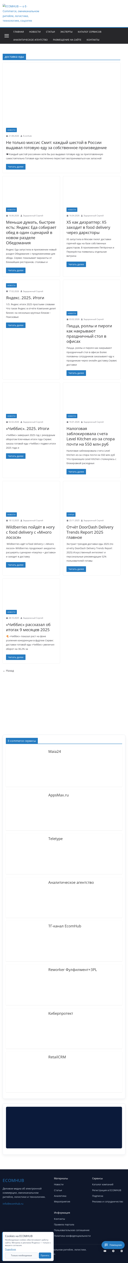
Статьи (50, 31)
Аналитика (60, 1195)
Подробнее (10, 1249)
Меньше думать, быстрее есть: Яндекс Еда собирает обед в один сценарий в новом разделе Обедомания (31, 232)
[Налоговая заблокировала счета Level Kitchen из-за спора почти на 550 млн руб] (91, 400)
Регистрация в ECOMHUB (106, 1190)
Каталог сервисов (89, 31)
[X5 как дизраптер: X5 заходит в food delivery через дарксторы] (91, 194)
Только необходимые (21, 1255)
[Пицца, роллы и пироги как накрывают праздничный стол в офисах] (91, 297)
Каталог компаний (102, 1184)
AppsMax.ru (58, 794)
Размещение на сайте (67, 39)
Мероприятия (62, 1201)
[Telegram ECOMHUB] (113, 1251)
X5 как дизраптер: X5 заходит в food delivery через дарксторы (88, 227)
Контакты (93, 39)
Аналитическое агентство (30, 39)
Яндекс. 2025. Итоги (25, 297)
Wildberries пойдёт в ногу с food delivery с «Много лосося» (30, 532)
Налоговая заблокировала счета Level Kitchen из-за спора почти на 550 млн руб (90, 436)
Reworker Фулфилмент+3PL (72, 969)
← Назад (8, 670)
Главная (18, 31)
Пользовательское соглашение (72, 1230)
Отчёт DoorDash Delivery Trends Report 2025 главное (89, 532)
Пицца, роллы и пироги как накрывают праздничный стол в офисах (89, 333)
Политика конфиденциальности (72, 1235)
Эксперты (66, 31)
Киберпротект (60, 1013)
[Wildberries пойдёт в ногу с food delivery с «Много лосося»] (31, 498)
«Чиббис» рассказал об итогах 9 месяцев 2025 (28, 627)
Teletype (55, 838)
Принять (45, 1255)
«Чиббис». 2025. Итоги (27, 428)
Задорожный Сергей (33, 215)
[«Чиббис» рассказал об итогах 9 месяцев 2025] (31, 596)
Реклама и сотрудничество (107, 1201)
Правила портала (64, 1224)
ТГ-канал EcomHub (64, 925)
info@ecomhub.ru (13, 1203)
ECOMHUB (13, 1180)
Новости (35, 31)
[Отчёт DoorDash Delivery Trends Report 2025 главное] (91, 498)
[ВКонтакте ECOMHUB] (121, 1251)
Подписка (97, 1195)
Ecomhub (27, 135)
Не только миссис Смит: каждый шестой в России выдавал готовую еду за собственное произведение (56, 145)
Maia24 (54, 751)
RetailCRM (57, 1056)
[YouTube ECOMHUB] (105, 1251)
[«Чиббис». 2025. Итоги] (31, 400)
